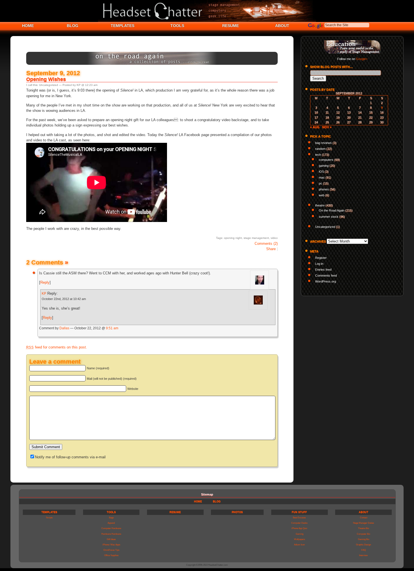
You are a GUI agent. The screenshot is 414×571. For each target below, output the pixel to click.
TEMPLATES (122, 25)
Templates (49, 512)
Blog (217, 501)
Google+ (362, 59)
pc (320, 183)
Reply (45, 282)
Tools (111, 512)
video (274, 237)
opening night (233, 237)
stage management (256, 237)
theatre (320, 205)
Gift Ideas (111, 539)
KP (44, 293)
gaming (324, 165)
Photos (237, 512)
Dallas (64, 328)
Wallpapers (299, 539)
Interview (363, 555)
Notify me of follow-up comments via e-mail (70, 457)
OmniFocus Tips (111, 550)
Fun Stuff (299, 512)
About (363, 512)
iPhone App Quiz (299, 528)
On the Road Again (331, 210)
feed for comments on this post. (56, 347)
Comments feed (326, 275)
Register (321, 257)
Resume (175, 512)
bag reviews (323, 143)
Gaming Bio (363, 539)
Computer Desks (299, 523)
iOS (321, 171)
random (320, 148)
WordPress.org (325, 281)
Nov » (326, 127)
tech (318, 154)
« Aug (315, 127)
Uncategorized (48, 84)
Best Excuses (299, 517)
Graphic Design (363, 544)
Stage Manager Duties (363, 523)
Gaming (299, 534)
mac (322, 177)
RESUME (230, 25)
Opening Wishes (46, 79)
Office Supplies (111, 555)
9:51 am (112, 328)
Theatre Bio (363, 528)
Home (198, 501)
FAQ (363, 550)
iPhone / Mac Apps (111, 544)
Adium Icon (299, 544)
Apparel (111, 523)
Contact (363, 517)
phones (324, 189)
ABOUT (282, 25)
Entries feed (323, 269)
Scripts (49, 517)
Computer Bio (363, 534)
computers (326, 159)
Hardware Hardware (111, 534)
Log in (319, 263)
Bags (111, 517)
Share (271, 249)
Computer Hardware (111, 528)
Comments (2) (266, 243)
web (321, 195)
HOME (28, 25)
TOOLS (177, 25)
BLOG (72, 25)
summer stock (329, 216)
